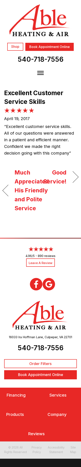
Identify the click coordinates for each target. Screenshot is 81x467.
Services (57, 395)
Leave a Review (40, 263)
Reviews (36, 434)
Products (15, 415)
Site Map (73, 450)
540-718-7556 (41, 59)
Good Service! (55, 177)
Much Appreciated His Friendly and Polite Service (32, 190)
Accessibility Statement (56, 450)
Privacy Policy (37, 450)
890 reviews (46, 256)
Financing (16, 395)
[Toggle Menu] (40, 73)
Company (57, 415)
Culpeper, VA (54, 337)
